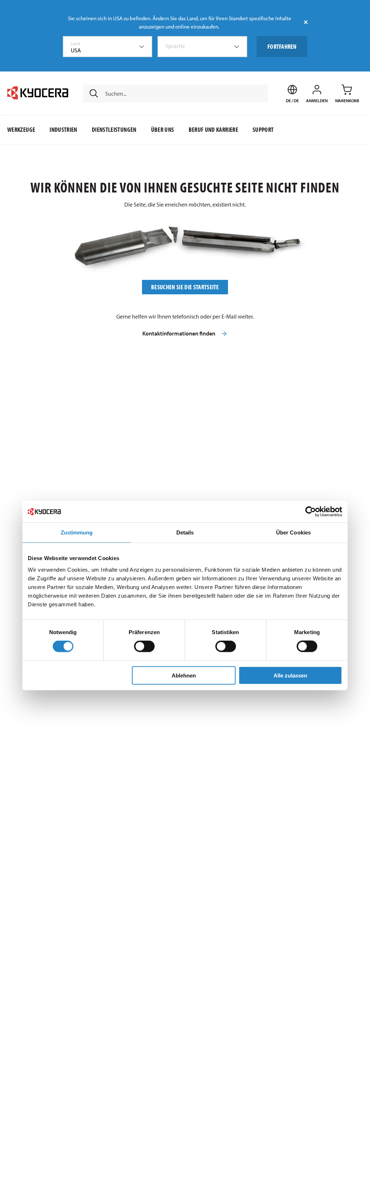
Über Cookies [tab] (293, 532)
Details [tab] (185, 532)
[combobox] (107, 46)
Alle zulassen (290, 675)
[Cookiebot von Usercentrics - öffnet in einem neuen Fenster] (310, 511)
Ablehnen (184, 675)
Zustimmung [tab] (77, 532)
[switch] (144, 646)
